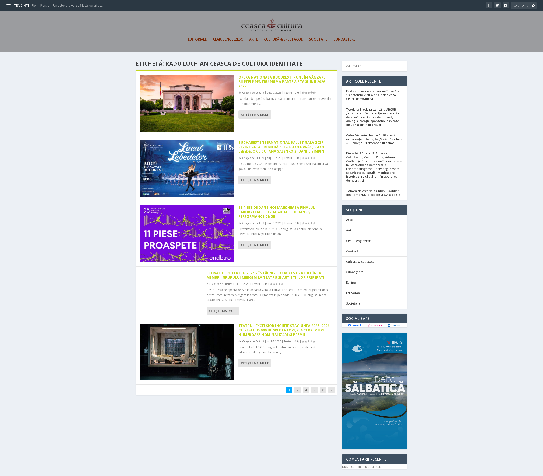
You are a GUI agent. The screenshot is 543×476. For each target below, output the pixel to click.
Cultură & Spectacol (283, 40)
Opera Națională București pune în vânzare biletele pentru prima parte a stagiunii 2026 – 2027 (283, 81)
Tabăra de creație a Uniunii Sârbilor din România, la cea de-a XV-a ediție (373, 193)
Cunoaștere (344, 40)
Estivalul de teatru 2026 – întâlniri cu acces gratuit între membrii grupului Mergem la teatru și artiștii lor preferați (265, 275)
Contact (352, 251)
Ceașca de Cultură (253, 92)
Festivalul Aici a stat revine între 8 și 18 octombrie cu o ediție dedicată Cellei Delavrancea (373, 95)
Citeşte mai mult (255, 114)
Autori (350, 230)
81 (323, 390)
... (315, 390)
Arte (253, 40)
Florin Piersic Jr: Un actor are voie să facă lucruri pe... (67, 5)
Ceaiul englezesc (228, 40)
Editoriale (197, 40)
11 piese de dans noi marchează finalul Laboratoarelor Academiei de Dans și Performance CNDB (276, 212)
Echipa (351, 282)
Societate (318, 40)
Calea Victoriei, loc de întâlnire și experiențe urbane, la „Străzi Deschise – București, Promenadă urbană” (374, 139)
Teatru (288, 92)
